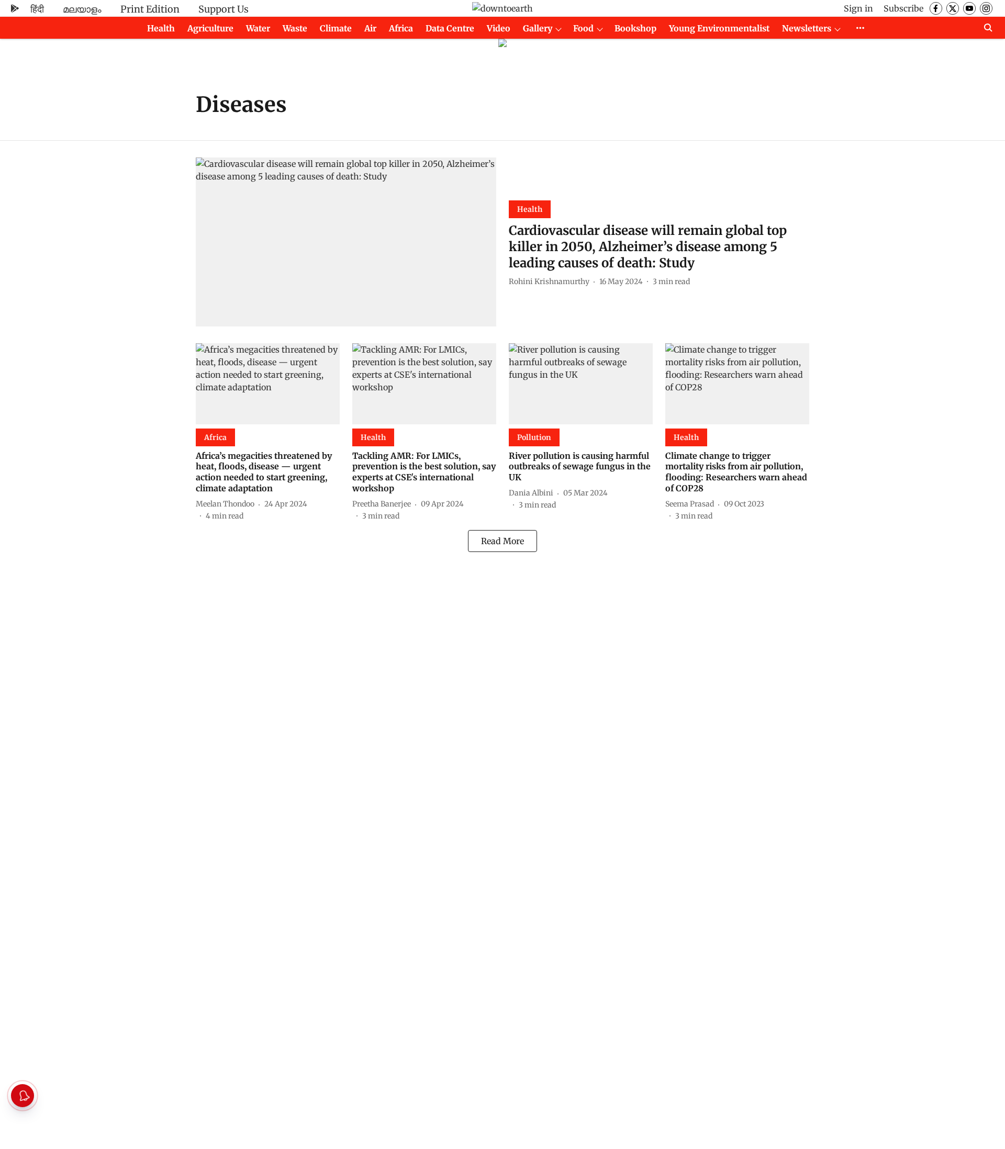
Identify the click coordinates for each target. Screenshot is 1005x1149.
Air (370, 28)
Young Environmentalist (719, 28)
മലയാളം (82, 9)
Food (583, 28)
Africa (401, 28)
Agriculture (210, 28)
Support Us (223, 9)
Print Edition (150, 9)
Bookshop (635, 28)
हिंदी (37, 9)
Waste (295, 28)
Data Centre (450, 28)
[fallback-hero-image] (346, 241)
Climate (336, 28)
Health (161, 28)
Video (498, 28)
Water (258, 28)
